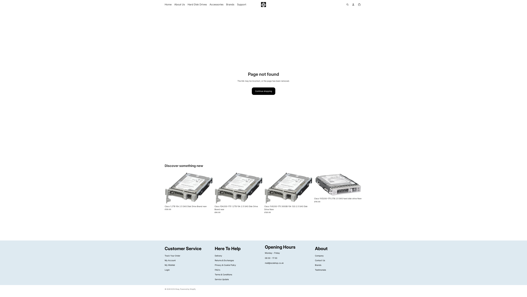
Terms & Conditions (223, 274)
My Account (170, 260)
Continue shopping (263, 91)
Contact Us (320, 260)
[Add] (208, 199)
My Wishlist (170, 265)
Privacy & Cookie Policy (225, 265)
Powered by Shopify (188, 289)
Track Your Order (172, 255)
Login (167, 270)
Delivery (218, 255)
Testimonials (320, 270)
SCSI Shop (175, 289)
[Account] (353, 5)
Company (319, 255)
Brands (318, 265)
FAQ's (217, 270)
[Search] (347, 5)
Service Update (222, 279)
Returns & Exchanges (224, 260)
